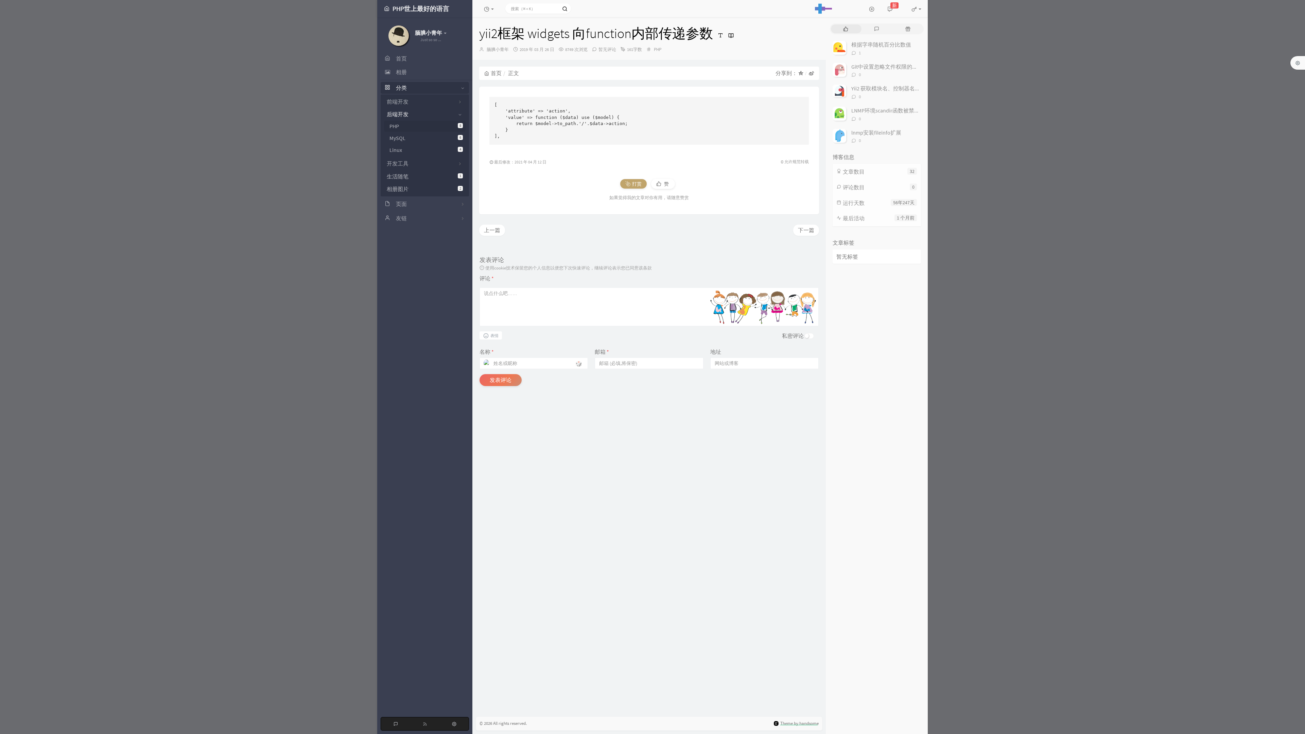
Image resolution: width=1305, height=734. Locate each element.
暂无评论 (607, 49)
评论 (487, 278)
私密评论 (793, 335)
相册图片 (424, 189)
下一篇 (806, 230)
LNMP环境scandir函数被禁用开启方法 (896, 110)
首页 (496, 73)
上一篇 (492, 230)
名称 (487, 351)
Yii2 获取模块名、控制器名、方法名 (894, 88)
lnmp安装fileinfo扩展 (876, 132)
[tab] (845, 29)
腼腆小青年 (498, 49)
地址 (715, 351)
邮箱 (602, 351)
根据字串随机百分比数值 (881, 44)
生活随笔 (424, 176)
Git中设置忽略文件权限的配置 (887, 66)
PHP (425, 126)
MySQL (425, 138)
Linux (425, 149)
